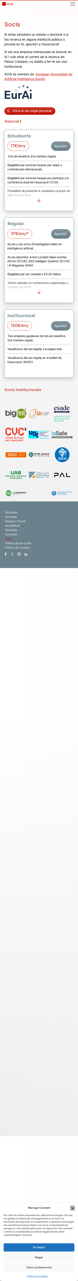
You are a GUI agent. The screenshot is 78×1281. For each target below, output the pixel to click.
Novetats (11, 530)
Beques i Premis (15, 521)
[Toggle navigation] (73, 4)
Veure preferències (39, 1267)
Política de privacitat (18, 543)
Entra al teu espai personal (32, 111)
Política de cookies (37, 1276)
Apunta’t (60, 146)
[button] (72, 1208)
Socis (9, 539)
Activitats (11, 517)
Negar (39, 1257)
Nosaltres (11, 512)
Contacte (11, 534)
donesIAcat (12, 525)
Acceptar (39, 1247)
